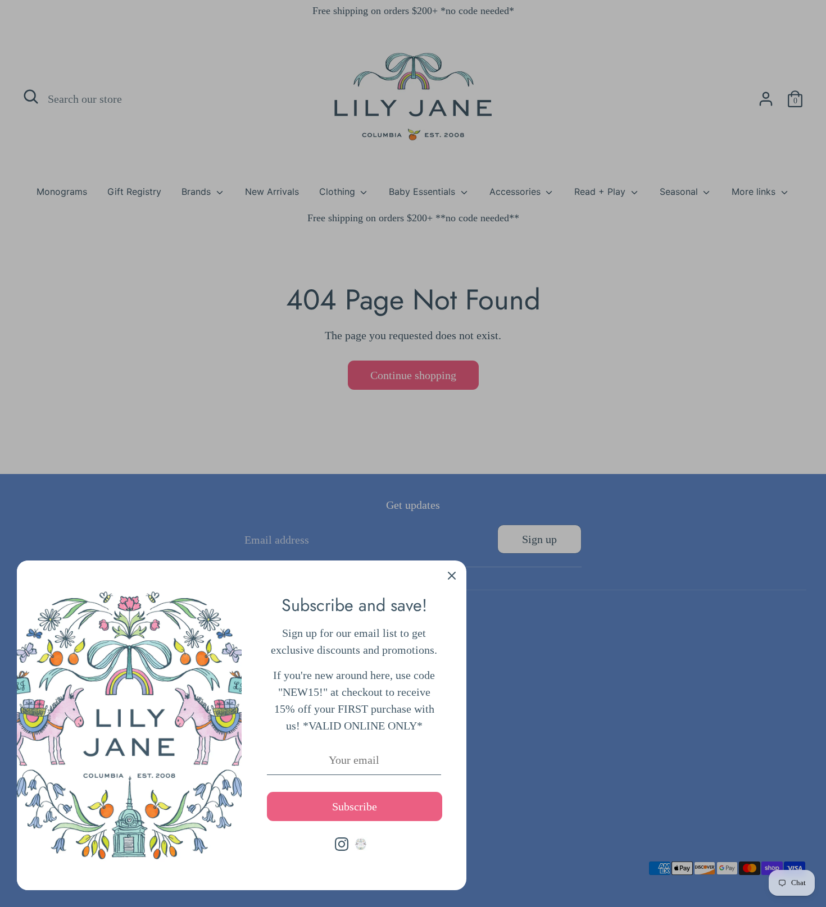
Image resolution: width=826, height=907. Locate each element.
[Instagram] (341, 844)
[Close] (451, 575)
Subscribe (354, 806)
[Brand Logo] (360, 844)
